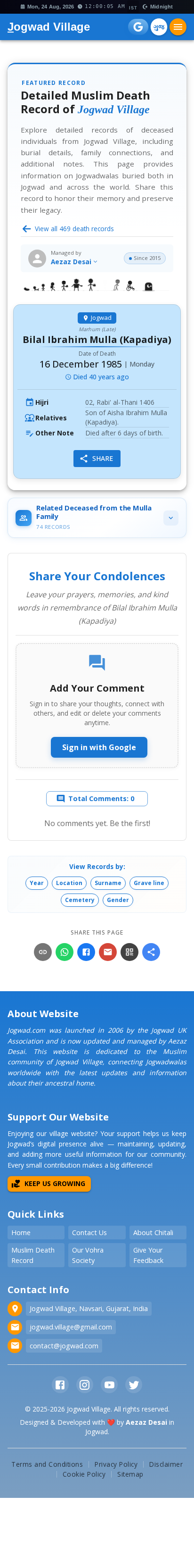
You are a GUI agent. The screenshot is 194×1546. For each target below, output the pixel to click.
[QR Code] (129, 952)
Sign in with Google (99, 747)
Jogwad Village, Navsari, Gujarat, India (89, 1308)
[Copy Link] (43, 952)
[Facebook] (86, 952)
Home (21, 1232)
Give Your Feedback (148, 1255)
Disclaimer (166, 1464)
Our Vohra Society (88, 1255)
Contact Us (89, 1232)
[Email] (108, 952)
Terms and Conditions (47, 1464)
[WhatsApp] (64, 952)
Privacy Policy (116, 1464)
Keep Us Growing (54, 1183)
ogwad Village (49, 26)
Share (102, 458)
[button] (36, 883)
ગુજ (159, 26)
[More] (151, 952)
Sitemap (130, 1474)
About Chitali (153, 1232)
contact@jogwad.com (64, 1345)
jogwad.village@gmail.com (71, 1326)
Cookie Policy (84, 1474)
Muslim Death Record (33, 1255)
